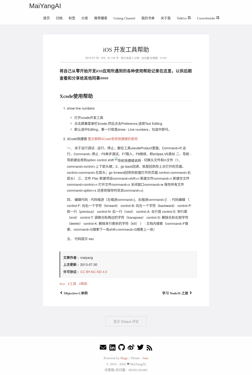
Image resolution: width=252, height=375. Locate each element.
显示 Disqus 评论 (126, 321)
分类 (84, 18)
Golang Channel (124, 18)
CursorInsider (206, 18)
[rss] (149, 348)
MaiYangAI (45, 6)
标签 (72, 18)
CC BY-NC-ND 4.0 (93, 271)
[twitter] (140, 348)
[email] (103, 348)
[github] (121, 348)
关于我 (166, 18)
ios (63, 284)
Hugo (124, 358)
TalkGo (182, 18)
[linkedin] (112, 348)
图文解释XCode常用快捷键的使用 (113, 138)
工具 (73, 284)
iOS (103, 58)
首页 (46, 18)
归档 (59, 18)
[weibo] (131, 348)
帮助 (84, 284)
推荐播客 (100, 18)
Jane (146, 358)
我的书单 (148, 18)
